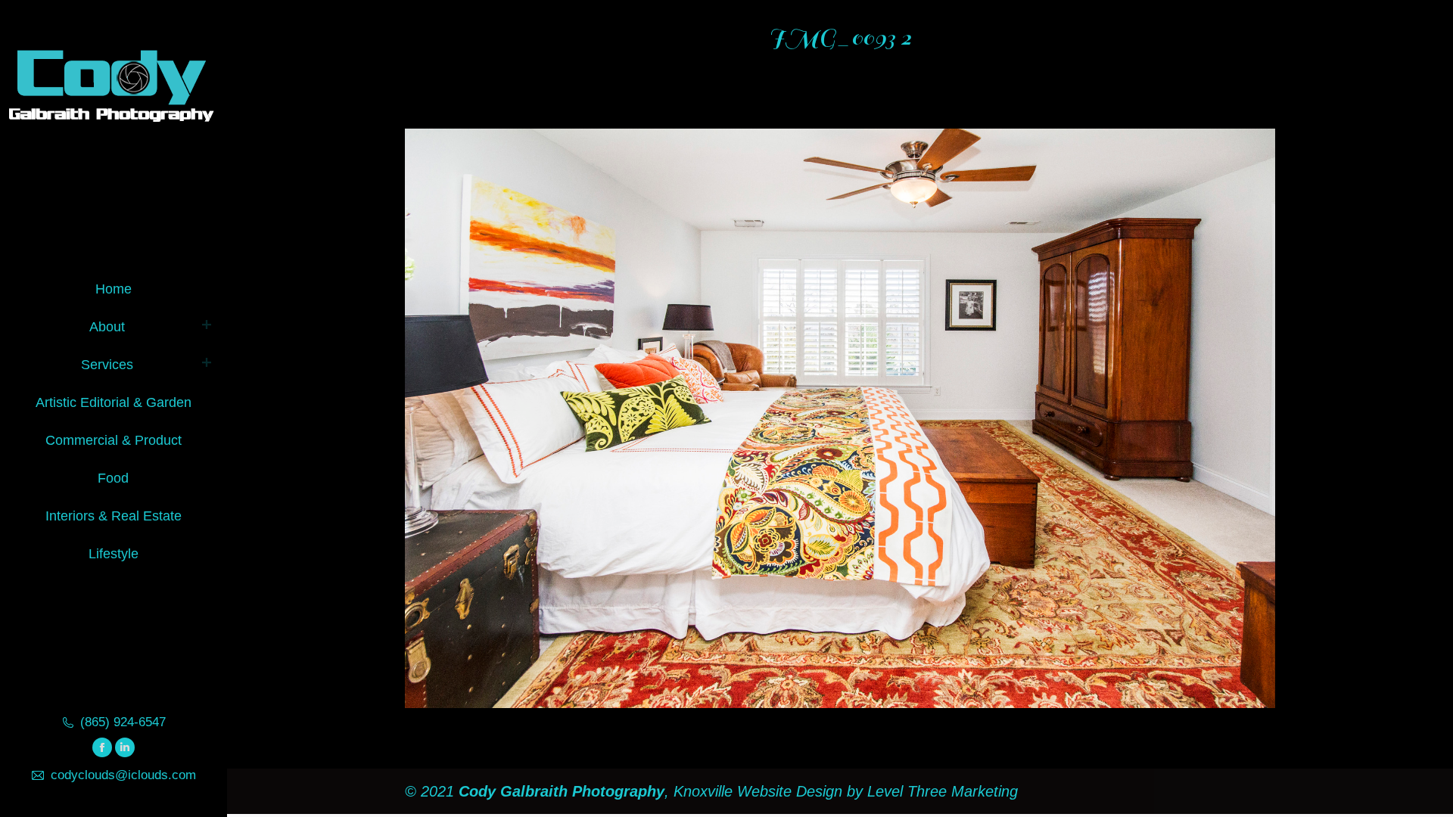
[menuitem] (113, 286)
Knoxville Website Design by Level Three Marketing (843, 791)
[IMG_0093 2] (840, 418)
